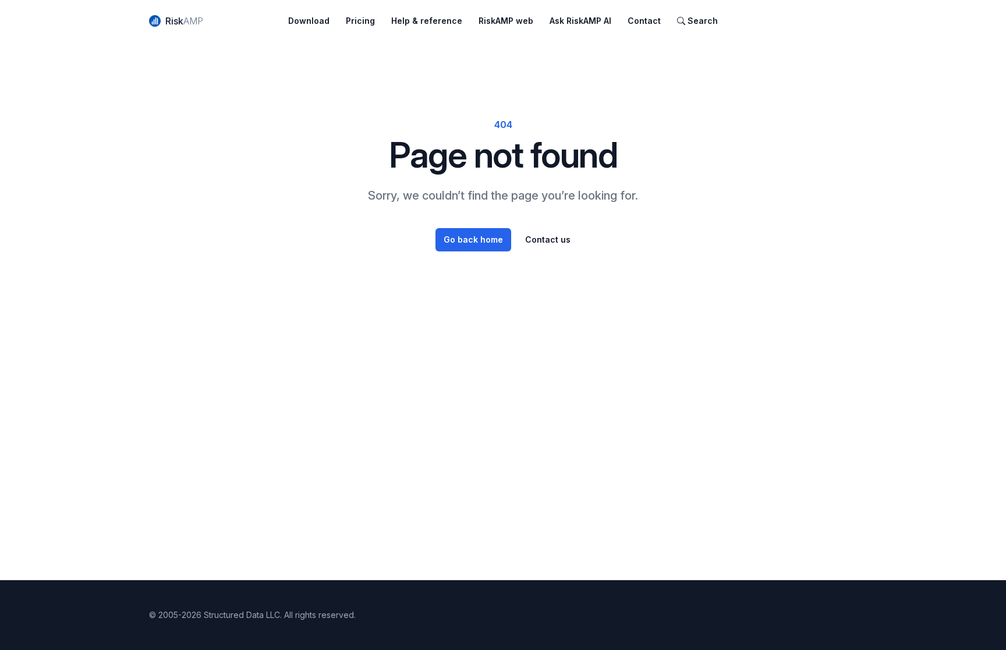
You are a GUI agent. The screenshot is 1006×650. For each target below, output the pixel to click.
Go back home (473, 239)
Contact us (548, 239)
